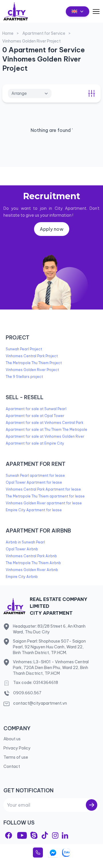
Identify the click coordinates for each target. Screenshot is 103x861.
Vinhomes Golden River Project (32, 370)
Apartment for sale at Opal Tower (35, 416)
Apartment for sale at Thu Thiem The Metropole (46, 429)
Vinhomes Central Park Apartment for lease (43, 489)
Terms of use (15, 757)
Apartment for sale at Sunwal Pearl (36, 409)
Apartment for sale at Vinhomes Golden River (45, 436)
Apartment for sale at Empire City (35, 443)
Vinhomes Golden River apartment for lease (44, 503)
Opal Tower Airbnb (22, 549)
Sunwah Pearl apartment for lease (35, 475)
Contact (11, 766)
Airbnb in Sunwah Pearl (25, 542)
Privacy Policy (17, 748)
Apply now (52, 229)
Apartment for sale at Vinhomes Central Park (44, 422)
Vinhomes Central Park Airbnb (31, 556)
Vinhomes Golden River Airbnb (32, 570)
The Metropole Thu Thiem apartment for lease (45, 496)
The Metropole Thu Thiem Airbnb (33, 563)
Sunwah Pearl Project (24, 349)
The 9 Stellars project (24, 376)
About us (12, 738)
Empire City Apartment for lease (34, 510)
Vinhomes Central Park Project (32, 356)
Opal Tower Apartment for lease (34, 482)
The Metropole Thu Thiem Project (34, 363)
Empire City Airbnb (22, 576)
